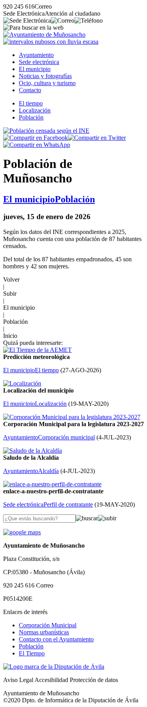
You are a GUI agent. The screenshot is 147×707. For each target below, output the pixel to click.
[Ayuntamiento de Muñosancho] (44, 34)
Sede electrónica (39, 62)
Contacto (30, 90)
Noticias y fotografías (45, 76)
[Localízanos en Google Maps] (22, 532)
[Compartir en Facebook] (35, 137)
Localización (35, 110)
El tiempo (31, 103)
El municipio (35, 69)
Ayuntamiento (36, 55)
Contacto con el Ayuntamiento (56, 639)
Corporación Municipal (47, 625)
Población (31, 117)
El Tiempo (32, 653)
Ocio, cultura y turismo (47, 83)
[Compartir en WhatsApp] (36, 144)
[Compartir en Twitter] (97, 137)
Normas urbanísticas (44, 632)
